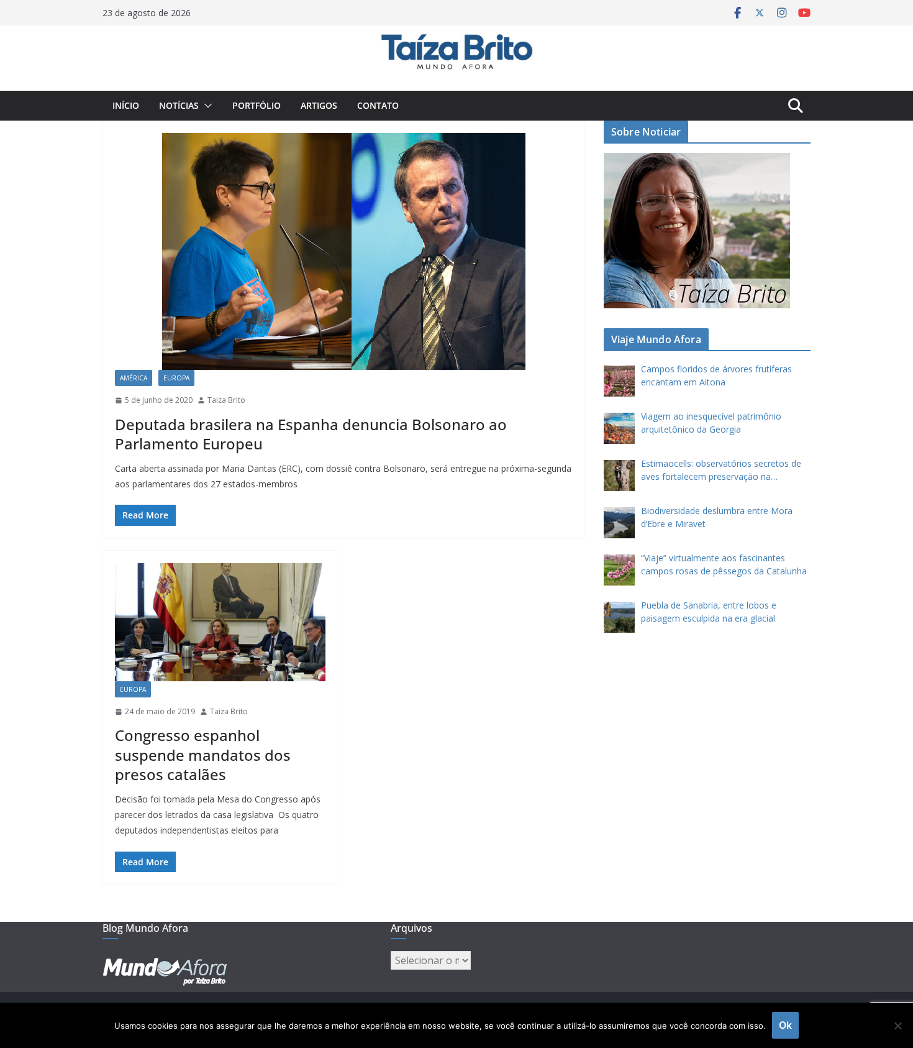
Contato (378, 105)
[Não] (897, 1025)
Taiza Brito (226, 400)
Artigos (319, 105)
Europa (176, 378)
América (133, 378)
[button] (205, 105)
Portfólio (256, 105)
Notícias (179, 105)
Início (125, 105)
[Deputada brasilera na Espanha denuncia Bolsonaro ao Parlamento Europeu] (344, 251)
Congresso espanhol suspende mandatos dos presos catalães (203, 754)
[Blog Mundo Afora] (456, 34)
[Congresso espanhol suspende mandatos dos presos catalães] (220, 622)
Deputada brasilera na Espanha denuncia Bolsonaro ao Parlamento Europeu (311, 434)
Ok (785, 1025)
